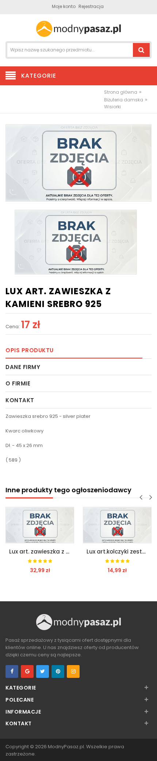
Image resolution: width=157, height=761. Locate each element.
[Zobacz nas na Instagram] (73, 671)
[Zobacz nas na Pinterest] (57, 671)
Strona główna (120, 92)
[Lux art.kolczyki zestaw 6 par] (117, 525)
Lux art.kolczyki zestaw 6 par (119, 551)
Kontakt (19, 400)
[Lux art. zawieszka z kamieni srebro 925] (40, 525)
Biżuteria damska (123, 100)
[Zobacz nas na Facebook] (11, 671)
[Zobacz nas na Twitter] (42, 671)
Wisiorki (112, 107)
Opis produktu (29, 350)
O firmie (17, 383)
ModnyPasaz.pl (66, 746)
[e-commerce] (78, 28)
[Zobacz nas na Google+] (27, 671)
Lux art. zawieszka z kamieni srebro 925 (41, 551)
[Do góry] (149, 748)
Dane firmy (22, 367)
